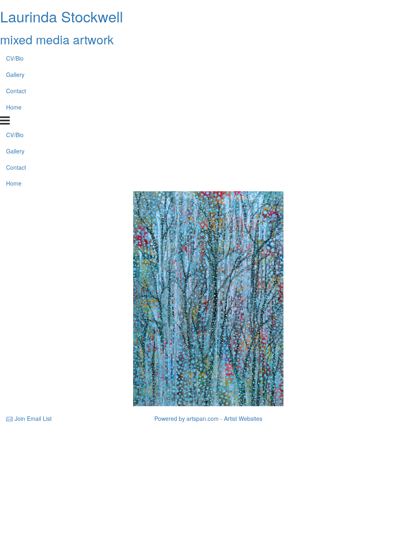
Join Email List (33, 418)
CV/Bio (15, 58)
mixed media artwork (57, 39)
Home (14, 107)
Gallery (15, 74)
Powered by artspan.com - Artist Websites (208, 418)
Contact (16, 91)
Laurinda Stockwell (61, 16)
